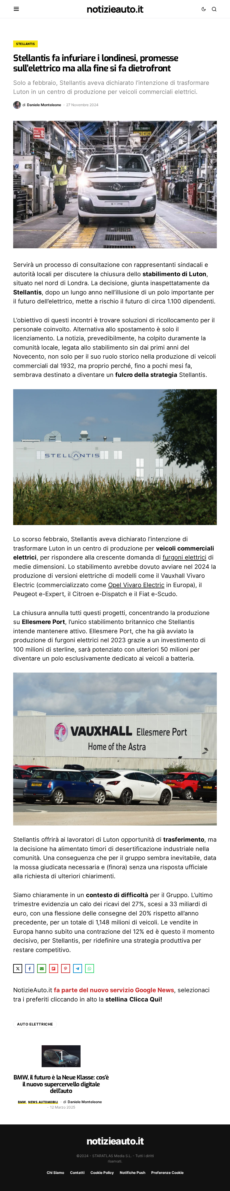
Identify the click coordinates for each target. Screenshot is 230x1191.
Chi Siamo (55, 1172)
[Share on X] (17, 968)
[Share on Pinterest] (65, 968)
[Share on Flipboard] (53, 968)
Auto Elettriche (35, 1024)
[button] (16, 9)
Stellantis (25, 44)
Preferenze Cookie (167, 1172)
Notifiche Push (132, 1172)
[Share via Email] (41, 968)
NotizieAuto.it (115, 9)
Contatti (77, 1172)
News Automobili (43, 1102)
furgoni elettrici (184, 557)
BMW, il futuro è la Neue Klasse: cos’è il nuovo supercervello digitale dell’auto (61, 1084)
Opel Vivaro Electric (136, 585)
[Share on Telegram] (77, 968)
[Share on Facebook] (29, 968)
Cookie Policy (102, 1172)
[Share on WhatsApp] (89, 968)
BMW (22, 1102)
